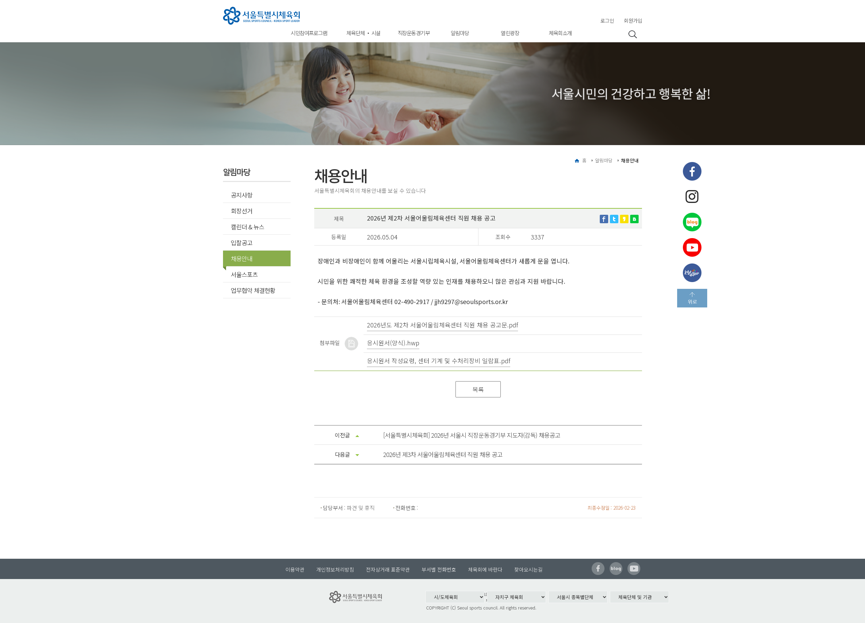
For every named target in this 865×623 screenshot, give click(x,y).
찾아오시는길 (528, 569)
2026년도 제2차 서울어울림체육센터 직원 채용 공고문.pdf (442, 324)
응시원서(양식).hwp (393, 342)
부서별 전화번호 (439, 569)
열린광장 (510, 33)
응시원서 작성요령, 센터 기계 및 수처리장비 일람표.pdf (438, 360)
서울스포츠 (244, 274)
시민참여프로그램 (309, 33)
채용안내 (241, 258)
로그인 (607, 20)
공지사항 (241, 194)
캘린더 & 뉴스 (247, 226)
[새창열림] (604, 217)
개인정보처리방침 (335, 569)
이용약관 (295, 569)
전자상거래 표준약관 (388, 569)
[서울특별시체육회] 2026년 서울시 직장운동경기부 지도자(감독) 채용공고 (471, 435)
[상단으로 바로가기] (692, 298)
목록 (478, 389)
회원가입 (633, 20)
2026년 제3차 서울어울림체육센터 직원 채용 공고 (442, 454)
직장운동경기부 (414, 33)
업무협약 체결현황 (253, 290)
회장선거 (241, 210)
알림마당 (460, 33)
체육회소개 (560, 33)
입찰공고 (241, 242)
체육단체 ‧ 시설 (363, 33)
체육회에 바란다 (485, 569)
